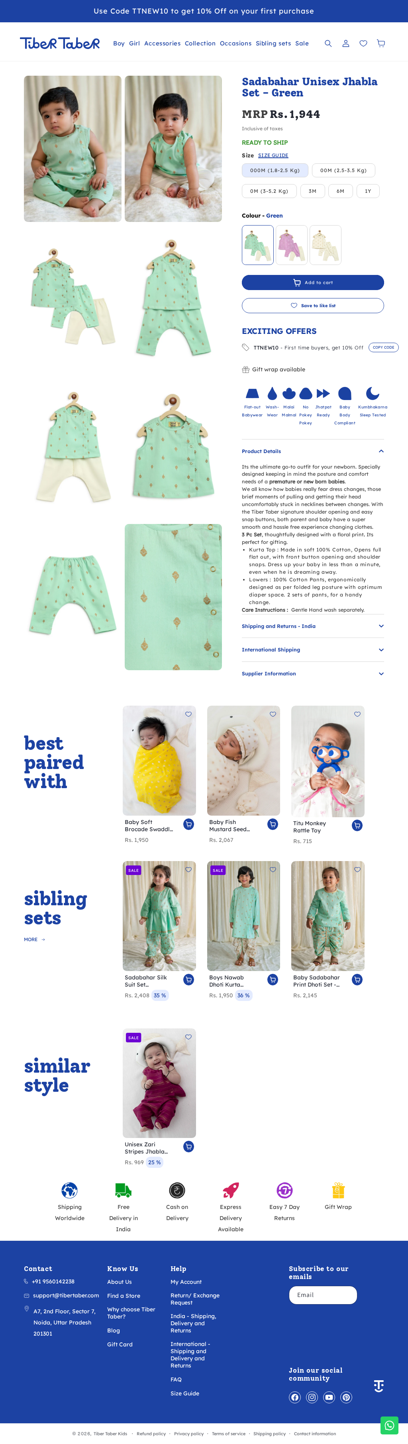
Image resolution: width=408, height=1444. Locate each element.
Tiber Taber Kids (110, 1433)
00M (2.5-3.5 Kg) (343, 170)
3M (313, 191)
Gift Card (120, 1344)
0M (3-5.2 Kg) (269, 191)
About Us (119, 1281)
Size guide (273, 155)
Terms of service (228, 1434)
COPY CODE (383, 347)
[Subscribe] (348, 1295)
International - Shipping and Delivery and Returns (190, 1354)
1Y (368, 191)
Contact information (315, 1434)
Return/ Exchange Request (195, 1299)
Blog (113, 1330)
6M (341, 191)
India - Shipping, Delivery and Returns (193, 1323)
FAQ (176, 1379)
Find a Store (123, 1295)
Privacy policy (189, 1434)
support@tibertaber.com (66, 1295)
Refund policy (151, 1434)
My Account (186, 1281)
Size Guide (185, 1393)
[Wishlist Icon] (363, 43)
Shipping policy (269, 1434)
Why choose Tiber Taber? (131, 1313)
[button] (119, 43)
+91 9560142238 (53, 1281)
